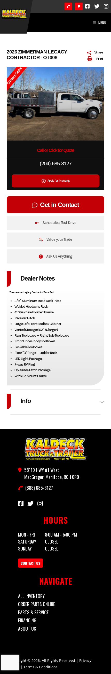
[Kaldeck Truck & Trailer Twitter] (96, 6)
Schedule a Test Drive (59, 222)
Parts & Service (33, 612)
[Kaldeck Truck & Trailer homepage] (55, 449)
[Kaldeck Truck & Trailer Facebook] (87, 6)
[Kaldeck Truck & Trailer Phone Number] (68, 6)
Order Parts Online (36, 604)
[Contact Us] (79, 6)
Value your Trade (59, 239)
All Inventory (31, 596)
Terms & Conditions (40, 666)
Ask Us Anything (58, 256)
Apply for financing (58, 180)
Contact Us (30, 563)
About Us (27, 628)
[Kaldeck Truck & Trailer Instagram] (106, 6)
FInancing (27, 620)
